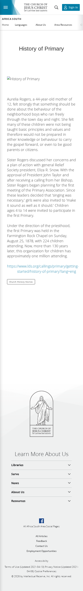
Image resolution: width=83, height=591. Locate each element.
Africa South (11, 19)
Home (5, 24)
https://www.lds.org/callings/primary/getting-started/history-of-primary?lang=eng (43, 269)
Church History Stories (21, 281)
